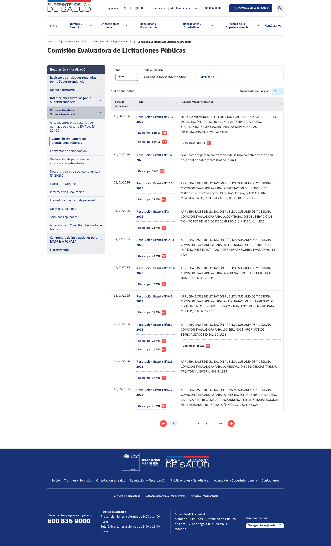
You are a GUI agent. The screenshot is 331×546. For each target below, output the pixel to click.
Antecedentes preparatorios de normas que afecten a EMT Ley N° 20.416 (73, 126)
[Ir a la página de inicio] (72, 6)
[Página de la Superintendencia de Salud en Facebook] (130, 8)
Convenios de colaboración (68, 151)
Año (118, 70)
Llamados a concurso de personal (72, 200)
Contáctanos (273, 25)
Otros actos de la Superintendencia (112, 41)
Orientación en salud (111, 480)
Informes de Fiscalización (67, 192)
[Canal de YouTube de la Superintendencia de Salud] (142, 8)
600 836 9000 (212, 8)
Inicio (53, 25)
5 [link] (206, 423)
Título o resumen (152, 70)
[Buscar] (280, 8)
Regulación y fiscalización (73, 41)
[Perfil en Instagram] (136, 8)
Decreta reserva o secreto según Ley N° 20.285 (75, 173)
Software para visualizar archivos (165, 496)
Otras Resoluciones (63, 209)
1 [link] (173, 423)
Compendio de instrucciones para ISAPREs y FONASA (74, 240)
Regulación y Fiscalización (148, 480)
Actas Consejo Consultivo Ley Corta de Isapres (76, 227)
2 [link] (181, 423)
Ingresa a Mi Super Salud (253, 8)
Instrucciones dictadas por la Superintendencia (70, 100)
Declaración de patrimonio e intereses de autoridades (69, 161)
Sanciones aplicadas (63, 217)
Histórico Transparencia (204, 496)
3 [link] (190, 423)
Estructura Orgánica (63, 184)
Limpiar (205, 77)
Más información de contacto (68, 528)
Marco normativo (62, 90)
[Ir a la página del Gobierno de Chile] (141, 462)
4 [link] (198, 423)
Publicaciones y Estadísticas (190, 480)
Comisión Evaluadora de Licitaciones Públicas (69, 141)
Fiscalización (59, 250)
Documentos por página (255, 91)
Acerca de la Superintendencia (235, 480)
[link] (163, 423)
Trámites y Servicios (78, 480)
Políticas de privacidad (127, 496)
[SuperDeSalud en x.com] (125, 8)
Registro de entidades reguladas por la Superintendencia (73, 79)
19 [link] (220, 423)
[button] (131, 104)
